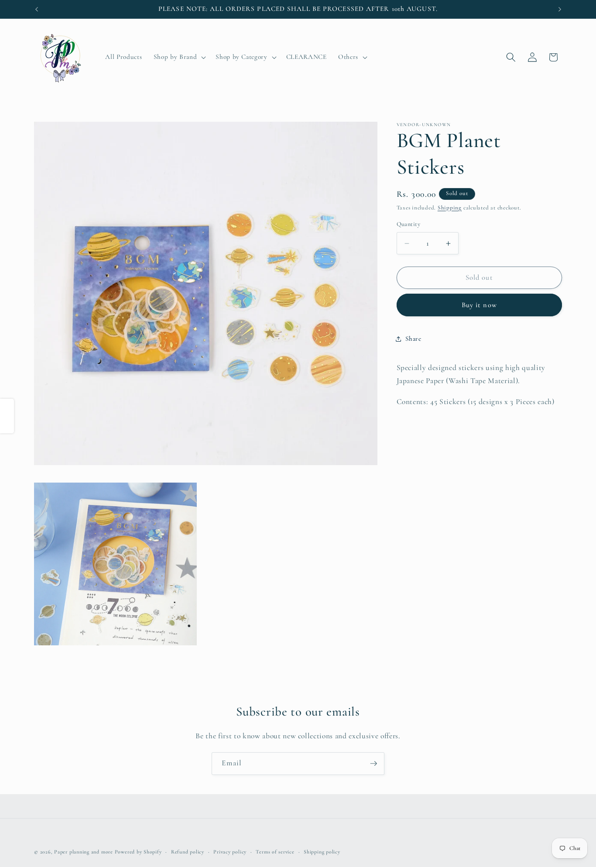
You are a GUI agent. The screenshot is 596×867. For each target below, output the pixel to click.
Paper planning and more (83, 852)
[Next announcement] (559, 9)
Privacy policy (230, 852)
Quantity (409, 224)
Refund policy (187, 852)
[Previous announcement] (36, 9)
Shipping (450, 208)
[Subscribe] (373, 763)
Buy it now (479, 305)
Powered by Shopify (138, 852)
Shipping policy (322, 852)
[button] (179, 57)
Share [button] (413, 339)
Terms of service (275, 852)
